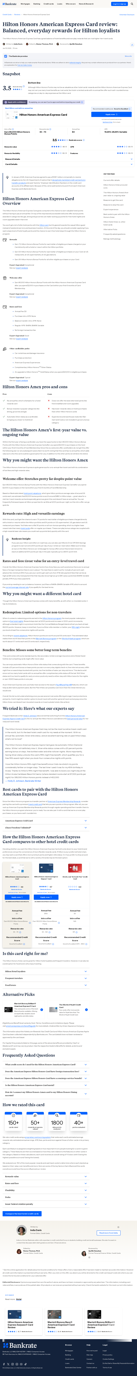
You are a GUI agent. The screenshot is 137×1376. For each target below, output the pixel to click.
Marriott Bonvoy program (46, 638)
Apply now (110, 114)
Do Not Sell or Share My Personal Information (118, 1363)
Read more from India (109, 1233)
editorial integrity (75, 62)
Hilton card (44, 225)
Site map (90, 1355)
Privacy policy (107, 1355)
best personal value (75, 719)
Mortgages (69, 1351)
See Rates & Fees (107, 122)
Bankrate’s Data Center (73, 1368)
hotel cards (25, 528)
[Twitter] (8, 1364)
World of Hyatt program (71, 638)
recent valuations (20, 636)
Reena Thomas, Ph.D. (44, 44)
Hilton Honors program (51, 618)
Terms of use (107, 1368)
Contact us (90, 1363)
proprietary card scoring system (38, 1137)
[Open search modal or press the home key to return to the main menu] (132, 4)
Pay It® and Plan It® (64, 685)
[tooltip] (24, 86)
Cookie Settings (108, 1359)
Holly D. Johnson (30, 716)
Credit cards (69, 1359)
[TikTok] (25, 1364)
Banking (68, 1355)
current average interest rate (17, 587)
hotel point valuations (32, 493)
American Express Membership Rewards (64, 801)
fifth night (76, 627)
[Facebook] (4, 1364)
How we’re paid (92, 1351)
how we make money (25, 65)
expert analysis (22, 268)
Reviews (17, 15)
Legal (105, 1351)
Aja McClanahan (76, 44)
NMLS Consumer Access (35, 1352)
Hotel (18, 1299)
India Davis (18, 44)
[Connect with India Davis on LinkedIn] (118, 1227)
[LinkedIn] (17, 1364)
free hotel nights (16, 621)
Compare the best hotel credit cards (22, 1214)
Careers (89, 1359)
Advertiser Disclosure (126, 15)
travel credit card (35, 804)
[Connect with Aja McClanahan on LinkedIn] (89, 1257)
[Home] (9, 4)
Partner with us (92, 1368)
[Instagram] (12, 1364)
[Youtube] (21, 1364)
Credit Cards (7, 15)
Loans (67, 1363)
